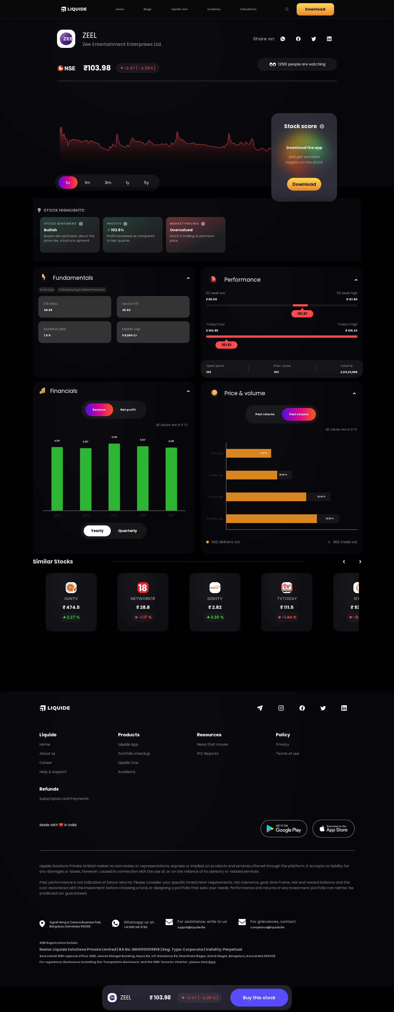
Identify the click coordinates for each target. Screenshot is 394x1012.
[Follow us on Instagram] (281, 708)
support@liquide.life (191, 927)
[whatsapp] (282, 38)
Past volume (298, 414)
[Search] (287, 9)
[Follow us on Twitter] (323, 708)
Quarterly (127, 530)
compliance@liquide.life (267, 927)
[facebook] (298, 38)
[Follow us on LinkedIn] (344, 708)
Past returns (265, 414)
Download (315, 9)
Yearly (97, 530)
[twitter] (313, 38)
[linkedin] (329, 38)
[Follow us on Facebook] (302, 708)
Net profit (128, 410)
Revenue (99, 410)
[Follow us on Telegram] (260, 708)
